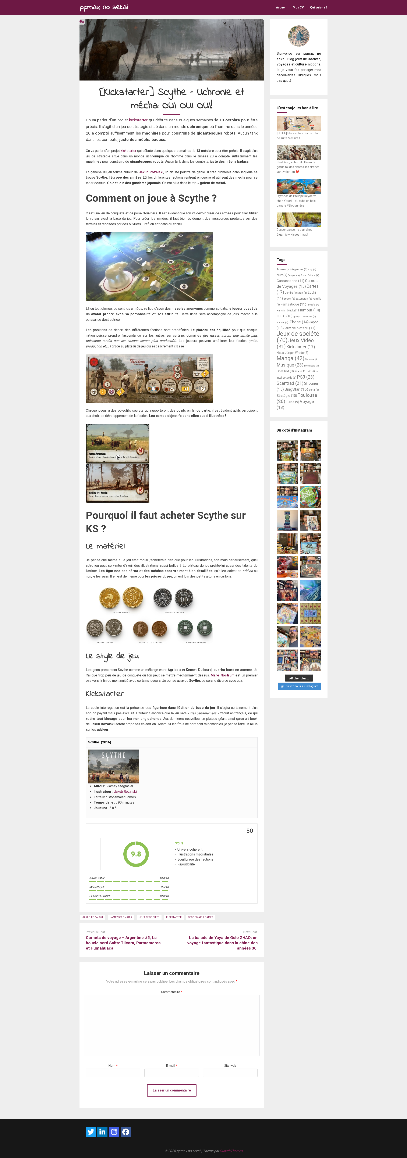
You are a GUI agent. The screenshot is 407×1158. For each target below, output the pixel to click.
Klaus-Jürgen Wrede (292, 352)
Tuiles (292, 402)
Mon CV (298, 7)
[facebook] (126, 1132)
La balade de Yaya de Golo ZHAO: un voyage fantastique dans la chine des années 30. (222, 943)
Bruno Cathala (310, 275)
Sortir (314, 389)
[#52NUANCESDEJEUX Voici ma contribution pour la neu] (310, 520)
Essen (289, 298)
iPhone (299, 322)
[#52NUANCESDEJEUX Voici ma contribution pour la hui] (310, 543)
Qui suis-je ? (319, 7)
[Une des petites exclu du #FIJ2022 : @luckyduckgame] (287, 543)
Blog (312, 269)
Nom (113, 1066)
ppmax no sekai (104, 7)
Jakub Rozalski (151, 172)
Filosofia (313, 304)
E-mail (171, 1066)
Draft (302, 292)
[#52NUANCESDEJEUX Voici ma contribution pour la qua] (310, 590)
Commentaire (171, 992)
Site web (230, 1066)
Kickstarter (174, 917)
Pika (298, 371)
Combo (291, 292)
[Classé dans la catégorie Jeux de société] (81, 22)
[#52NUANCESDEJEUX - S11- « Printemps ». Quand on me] (287, 473)
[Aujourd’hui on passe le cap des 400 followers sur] (310, 613)
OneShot (285, 371)
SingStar (296, 389)
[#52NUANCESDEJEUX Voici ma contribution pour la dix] (287, 497)
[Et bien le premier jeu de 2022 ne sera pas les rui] (310, 636)
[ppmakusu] (91, 1132)
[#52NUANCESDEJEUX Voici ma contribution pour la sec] (287, 636)
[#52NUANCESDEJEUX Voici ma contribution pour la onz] (310, 473)
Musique (290, 365)
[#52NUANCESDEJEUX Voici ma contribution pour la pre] (310, 660)
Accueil (281, 7)
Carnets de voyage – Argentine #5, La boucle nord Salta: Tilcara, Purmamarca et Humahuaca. (123, 943)
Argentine (299, 269)
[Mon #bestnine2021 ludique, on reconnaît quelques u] (287, 660)
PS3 (306, 377)
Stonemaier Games (200, 917)
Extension (304, 298)
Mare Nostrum (222, 675)
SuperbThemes (231, 1151)
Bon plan (294, 275)
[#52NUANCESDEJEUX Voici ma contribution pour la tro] (287, 613)
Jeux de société (149, 917)
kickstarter (138, 120)
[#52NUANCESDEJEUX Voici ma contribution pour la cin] (287, 590)
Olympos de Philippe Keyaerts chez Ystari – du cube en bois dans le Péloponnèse (296, 200)
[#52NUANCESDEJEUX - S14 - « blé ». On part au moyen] (287, 450)
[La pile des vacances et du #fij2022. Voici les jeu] (287, 520)
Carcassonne (290, 281)
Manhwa (311, 359)
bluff (282, 275)
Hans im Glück (287, 310)
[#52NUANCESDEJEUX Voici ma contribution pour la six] (310, 567)
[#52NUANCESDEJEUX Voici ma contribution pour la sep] (287, 567)
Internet (282, 322)
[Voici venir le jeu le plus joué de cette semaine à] (310, 497)
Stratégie (287, 396)
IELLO (284, 316)
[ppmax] (102, 1132)
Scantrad (290, 383)
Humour (309, 310)
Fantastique (293, 304)
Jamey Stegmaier (121, 917)
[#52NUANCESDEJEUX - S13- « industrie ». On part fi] (310, 450)
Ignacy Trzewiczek (304, 316)
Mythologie (311, 365)
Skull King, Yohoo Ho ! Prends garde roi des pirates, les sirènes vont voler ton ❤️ (298, 167)
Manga (290, 358)
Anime (284, 269)
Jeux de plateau (299, 328)
